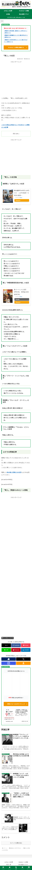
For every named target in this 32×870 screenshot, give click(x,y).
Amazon (18, 200)
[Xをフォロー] (23, 659)
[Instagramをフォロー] (8, 663)
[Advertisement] (16, 79)
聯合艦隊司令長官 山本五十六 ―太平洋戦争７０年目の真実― (21, 193)
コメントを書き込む (16, 843)
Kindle (17, 299)
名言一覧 (8, 864)
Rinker (21, 197)
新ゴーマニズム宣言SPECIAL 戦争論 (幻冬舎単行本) (21, 292)
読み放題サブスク (23, 864)
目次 (14, 133)
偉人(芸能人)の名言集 (8, 638)
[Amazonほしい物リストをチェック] (23, 663)
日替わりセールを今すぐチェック (16, 704)
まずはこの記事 (9, 862)
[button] (28, 464)
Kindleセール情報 (23, 862)
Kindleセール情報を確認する (16, 47)
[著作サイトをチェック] (8, 659)
